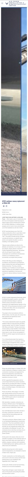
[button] (2, 3)
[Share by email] (6, 206)
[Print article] (4, 206)
